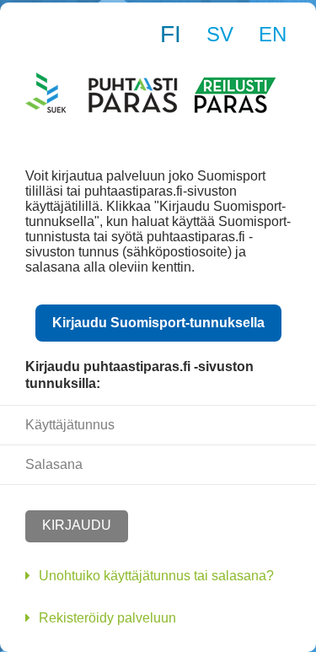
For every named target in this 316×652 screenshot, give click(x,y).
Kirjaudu (76, 525)
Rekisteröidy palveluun (107, 618)
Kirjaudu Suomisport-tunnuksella (158, 322)
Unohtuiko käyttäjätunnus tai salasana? (156, 575)
